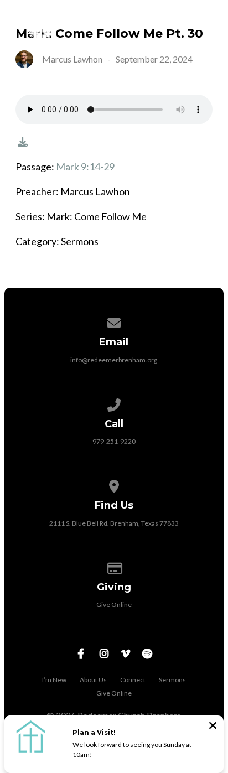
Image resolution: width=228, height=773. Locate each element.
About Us (93, 680)
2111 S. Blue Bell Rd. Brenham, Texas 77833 (114, 523)
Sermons (172, 680)
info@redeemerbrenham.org (113, 360)
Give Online (114, 604)
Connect (133, 680)
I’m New (54, 680)
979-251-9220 (114, 441)
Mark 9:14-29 (85, 166)
